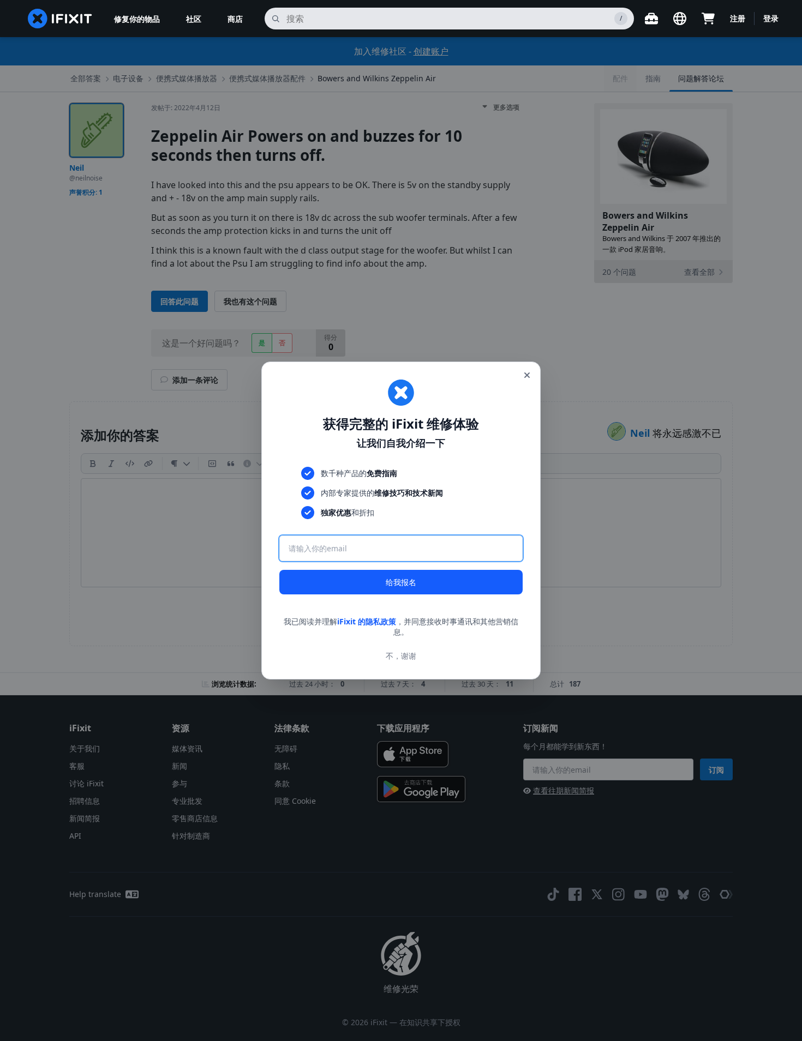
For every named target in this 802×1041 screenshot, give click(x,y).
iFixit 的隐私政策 (366, 621)
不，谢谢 (401, 656)
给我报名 (401, 582)
